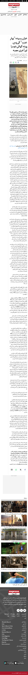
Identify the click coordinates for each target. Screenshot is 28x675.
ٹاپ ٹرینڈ (24, 638)
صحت (24, 642)
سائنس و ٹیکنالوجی (22, 650)
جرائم (25, 658)
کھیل (15, 15)
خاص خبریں (10, 15)
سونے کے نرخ (23, 644)
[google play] (9, 663)
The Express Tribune (7, 640)
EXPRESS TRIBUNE (4, 1)
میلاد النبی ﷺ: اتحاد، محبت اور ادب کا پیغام (18, 555)
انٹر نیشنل (24, 630)
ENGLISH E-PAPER (20, 1)
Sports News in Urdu (7, 626)
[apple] (19, 663)
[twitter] (20, 470)
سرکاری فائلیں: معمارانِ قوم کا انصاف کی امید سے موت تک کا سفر (14, 570)
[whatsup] (16, 470)
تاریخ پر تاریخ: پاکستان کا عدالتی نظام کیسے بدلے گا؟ (16, 514)
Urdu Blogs (4, 638)
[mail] (11, 470)
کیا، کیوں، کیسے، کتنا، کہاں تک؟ (20, 585)
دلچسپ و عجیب (22, 640)
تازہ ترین (19, 15)
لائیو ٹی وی (14, 11)
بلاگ (25, 652)
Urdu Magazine (6, 636)
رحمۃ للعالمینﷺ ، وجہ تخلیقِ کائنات (19, 542)
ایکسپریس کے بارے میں (24, 616)
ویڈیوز (25, 656)
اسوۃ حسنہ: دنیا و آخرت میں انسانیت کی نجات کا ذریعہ (15, 528)
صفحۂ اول (25, 15)
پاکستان (4, 15)
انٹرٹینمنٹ (23, 634)
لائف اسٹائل (23, 636)
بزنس (25, 654)
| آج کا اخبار (18, 11)
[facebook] (25, 470)
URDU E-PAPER (12, 1)
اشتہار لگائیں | (10, 11)
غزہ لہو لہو (24, 626)
